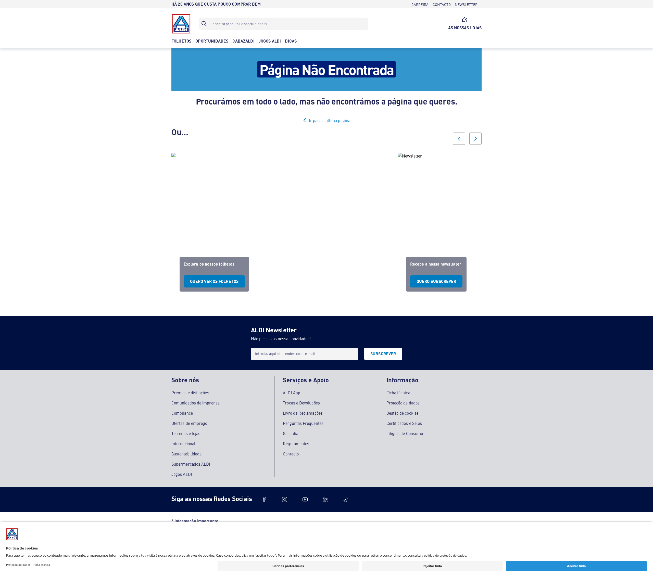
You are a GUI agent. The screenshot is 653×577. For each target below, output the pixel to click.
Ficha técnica (398, 392)
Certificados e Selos (404, 423)
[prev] (459, 139)
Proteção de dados (403, 402)
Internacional (183, 443)
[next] (475, 139)
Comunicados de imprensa (195, 402)
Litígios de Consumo (404, 433)
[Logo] (181, 24)
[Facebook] (264, 499)
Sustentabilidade (186, 453)
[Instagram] (285, 499)
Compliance (182, 413)
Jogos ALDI (181, 474)
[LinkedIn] (325, 499)
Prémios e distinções (190, 392)
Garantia (290, 433)
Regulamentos (296, 443)
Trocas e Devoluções (301, 402)
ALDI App (291, 392)
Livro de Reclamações (303, 413)
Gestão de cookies (402, 413)
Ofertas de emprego (189, 423)
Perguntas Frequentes (303, 423)
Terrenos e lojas (185, 433)
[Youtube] (305, 499)
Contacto (291, 453)
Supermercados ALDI (190, 464)
